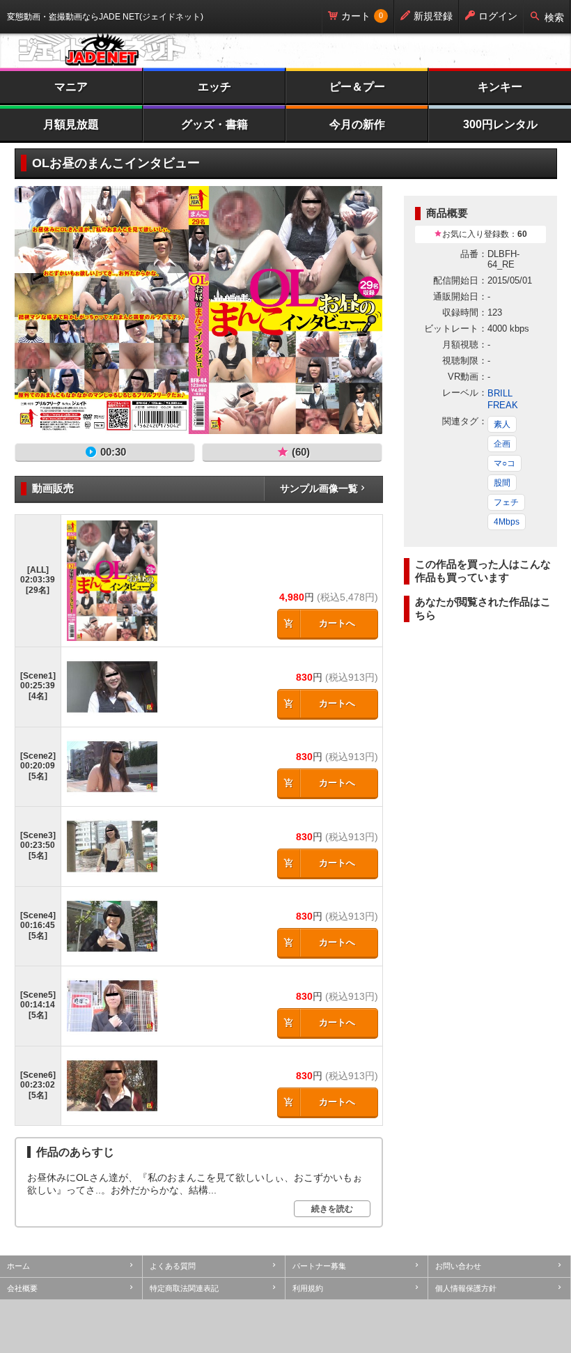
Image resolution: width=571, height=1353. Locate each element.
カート (355, 16)
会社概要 (22, 1288)
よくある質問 (173, 1266)
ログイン (497, 16)
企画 (502, 444)
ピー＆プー (357, 87)
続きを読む (332, 1209)
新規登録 (433, 16)
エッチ (214, 87)
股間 (502, 483)
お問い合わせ (458, 1266)
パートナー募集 (319, 1266)
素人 (502, 424)
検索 (554, 17)
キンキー (500, 87)
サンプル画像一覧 (319, 488)
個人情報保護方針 (465, 1288)
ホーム (18, 1266)
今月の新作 (357, 124)
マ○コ (504, 463)
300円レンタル (500, 124)
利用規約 (307, 1288)
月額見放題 (71, 124)
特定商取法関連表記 (184, 1288)
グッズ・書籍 (214, 124)
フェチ (506, 502)
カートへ (337, 623)
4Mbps (506, 522)
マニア (71, 87)
